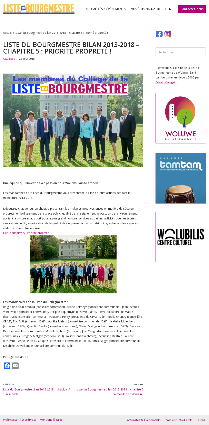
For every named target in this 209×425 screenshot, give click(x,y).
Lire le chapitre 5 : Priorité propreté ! (26, 233)
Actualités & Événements (106, 9)
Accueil (7, 33)
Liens (169, 9)
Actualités (9, 58)
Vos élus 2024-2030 (145, 9)
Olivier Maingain (166, 82)
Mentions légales (51, 420)
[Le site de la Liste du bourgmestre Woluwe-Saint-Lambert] (38, 9)
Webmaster (11, 420)
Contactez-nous (191, 9)
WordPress (29, 420)
